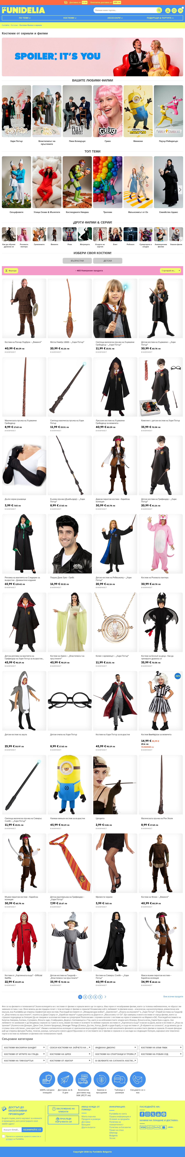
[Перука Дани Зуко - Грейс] (70, 544)
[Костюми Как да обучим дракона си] (9, 235)
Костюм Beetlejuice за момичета (156, 734)
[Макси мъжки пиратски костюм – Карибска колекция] (161, 942)
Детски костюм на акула (16, 734)
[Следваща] (105, 997)
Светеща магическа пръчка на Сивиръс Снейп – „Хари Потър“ (23, 819)
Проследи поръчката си (63, 1120)
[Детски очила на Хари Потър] (70, 701)
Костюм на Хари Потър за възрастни (113, 734)
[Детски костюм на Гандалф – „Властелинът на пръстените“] (70, 942)
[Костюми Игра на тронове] (146, 182)
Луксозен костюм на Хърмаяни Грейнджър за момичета (110, 421)
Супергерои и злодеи (146, 245)
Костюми (68, 18)
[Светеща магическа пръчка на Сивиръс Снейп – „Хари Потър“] (24, 785)
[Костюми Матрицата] (85, 235)
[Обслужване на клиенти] (174, 10)
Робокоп (130, 244)
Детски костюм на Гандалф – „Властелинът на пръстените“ (64, 976)
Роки (70, 244)
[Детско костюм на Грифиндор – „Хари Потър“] (161, 465)
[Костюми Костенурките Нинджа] (24, 182)
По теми (23, 18)
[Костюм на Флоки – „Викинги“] (161, 863)
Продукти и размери (91, 1119)
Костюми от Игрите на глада (21, 1054)
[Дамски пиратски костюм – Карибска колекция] (115, 465)
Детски (108, 260)
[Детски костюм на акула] (24, 701)
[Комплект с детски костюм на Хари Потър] (161, 387)
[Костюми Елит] (115, 235)
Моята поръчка (89, 1116)
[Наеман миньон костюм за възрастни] (70, 785)
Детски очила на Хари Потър (63, 734)
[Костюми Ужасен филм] (176, 235)
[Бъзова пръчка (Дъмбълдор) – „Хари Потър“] (70, 465)
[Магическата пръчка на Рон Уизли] (161, 785)
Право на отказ (116, 1130)
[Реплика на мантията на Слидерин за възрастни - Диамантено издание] (24, 544)
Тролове (54, 212)
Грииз (108, 141)
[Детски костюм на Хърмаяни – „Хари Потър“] (161, 308)
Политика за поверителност (116, 1123)
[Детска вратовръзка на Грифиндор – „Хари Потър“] (70, 863)
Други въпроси (88, 1127)
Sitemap (113, 1132)
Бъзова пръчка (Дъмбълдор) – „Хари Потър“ (67, 500)
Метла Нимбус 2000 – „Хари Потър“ (67, 342)
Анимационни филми (161, 245)
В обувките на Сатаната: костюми (115, 1060)
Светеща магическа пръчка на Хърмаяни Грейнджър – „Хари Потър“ (115, 343)
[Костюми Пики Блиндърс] (77, 111)
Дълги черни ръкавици (15, 499)
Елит (115, 244)
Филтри (12, 270)
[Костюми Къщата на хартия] (100, 235)
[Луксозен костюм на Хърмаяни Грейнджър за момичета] (115, 387)
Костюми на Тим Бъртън (18, 1060)
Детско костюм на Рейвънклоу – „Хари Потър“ (114, 578)
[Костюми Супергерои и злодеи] (146, 235)
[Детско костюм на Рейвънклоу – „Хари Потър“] (115, 544)
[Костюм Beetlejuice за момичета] (161, 701)
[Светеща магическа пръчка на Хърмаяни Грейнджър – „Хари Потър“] (115, 308)
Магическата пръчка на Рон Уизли (157, 818)
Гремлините (39, 244)
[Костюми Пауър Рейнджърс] (168, 111)
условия (9, 1139)
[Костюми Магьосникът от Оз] (85, 182)
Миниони (138, 141)
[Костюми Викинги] (54, 235)
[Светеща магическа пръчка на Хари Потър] (70, 387)
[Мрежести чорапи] (115, 863)
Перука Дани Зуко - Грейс (62, 577)
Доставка (86, 1122)
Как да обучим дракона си (8, 245)
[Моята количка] (180, 10)
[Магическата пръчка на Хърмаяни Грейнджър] (24, 387)
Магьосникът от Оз (85, 212)
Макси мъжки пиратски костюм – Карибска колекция (156, 976)
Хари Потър (16, 141)
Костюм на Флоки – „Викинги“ (155, 897)
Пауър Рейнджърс (168, 141)
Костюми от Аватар (61, 1060)
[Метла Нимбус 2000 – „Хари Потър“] (70, 308)
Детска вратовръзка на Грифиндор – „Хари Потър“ (67, 898)
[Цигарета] (115, 785)
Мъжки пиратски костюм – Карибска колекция (21, 898)
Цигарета (100, 818)
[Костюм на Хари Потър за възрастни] (115, 701)
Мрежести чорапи (104, 897)
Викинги (54, 244)
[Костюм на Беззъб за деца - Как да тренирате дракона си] (161, 622)
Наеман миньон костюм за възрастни (67, 818)
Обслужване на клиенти (65, 1110)
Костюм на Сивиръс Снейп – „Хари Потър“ (112, 976)
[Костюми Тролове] (54, 182)
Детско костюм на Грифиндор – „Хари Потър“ (158, 500)
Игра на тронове (146, 212)
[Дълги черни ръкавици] (24, 465)
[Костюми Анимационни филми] (161, 235)
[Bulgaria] (142, 1114)
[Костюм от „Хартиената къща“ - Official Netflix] (24, 942)
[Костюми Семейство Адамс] (115, 182)
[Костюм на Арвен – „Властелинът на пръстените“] (70, 622)
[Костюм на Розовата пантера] (161, 544)
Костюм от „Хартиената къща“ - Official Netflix (23, 976)
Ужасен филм (176, 244)
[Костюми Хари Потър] (16, 111)
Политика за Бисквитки (120, 1127)
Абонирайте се (32, 1129)
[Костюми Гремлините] (39, 235)
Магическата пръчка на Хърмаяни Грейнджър (21, 421)
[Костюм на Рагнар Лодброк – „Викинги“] (24, 308)
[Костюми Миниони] (138, 111)
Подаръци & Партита (159, 18)
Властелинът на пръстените (47, 142)
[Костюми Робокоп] (131, 235)
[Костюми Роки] (70, 235)
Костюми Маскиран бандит (20, 1047)
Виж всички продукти (173, 996)
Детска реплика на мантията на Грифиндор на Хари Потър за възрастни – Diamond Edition (23, 657)
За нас (112, 1138)
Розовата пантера (24, 245)
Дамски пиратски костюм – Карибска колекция (113, 500)
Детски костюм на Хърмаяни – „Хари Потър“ (158, 343)
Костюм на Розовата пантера (154, 577)
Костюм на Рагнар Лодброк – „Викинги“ (23, 342)
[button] (180, 189)
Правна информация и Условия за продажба (120, 1117)
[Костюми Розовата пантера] (24, 235)
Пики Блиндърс (77, 141)
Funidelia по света (118, 1113)
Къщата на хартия (100, 245)
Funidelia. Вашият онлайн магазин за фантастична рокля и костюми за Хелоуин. (23, 10)
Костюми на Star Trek (154, 1047)
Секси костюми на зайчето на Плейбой (71, 1047)
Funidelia (5, 25)
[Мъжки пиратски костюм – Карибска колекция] (24, 863)
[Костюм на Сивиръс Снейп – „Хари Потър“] (115, 942)
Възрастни (77, 260)
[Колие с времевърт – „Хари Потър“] (115, 622)
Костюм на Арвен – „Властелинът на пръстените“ (67, 657)
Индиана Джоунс (105, 1047)
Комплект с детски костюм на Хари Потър (160, 420)
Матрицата (85, 244)
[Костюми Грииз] (107, 111)
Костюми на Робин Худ (154, 1054)
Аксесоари (114, 18)
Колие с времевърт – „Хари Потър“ (112, 656)
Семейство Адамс (115, 212)
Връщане (86, 1124)
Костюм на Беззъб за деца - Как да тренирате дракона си (157, 657)
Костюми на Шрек (60, 1054)
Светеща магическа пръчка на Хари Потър (67, 421)
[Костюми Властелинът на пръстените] (47, 111)
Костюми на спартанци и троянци (116, 1054)
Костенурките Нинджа (24, 212)
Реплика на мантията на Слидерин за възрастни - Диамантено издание (22, 578)
